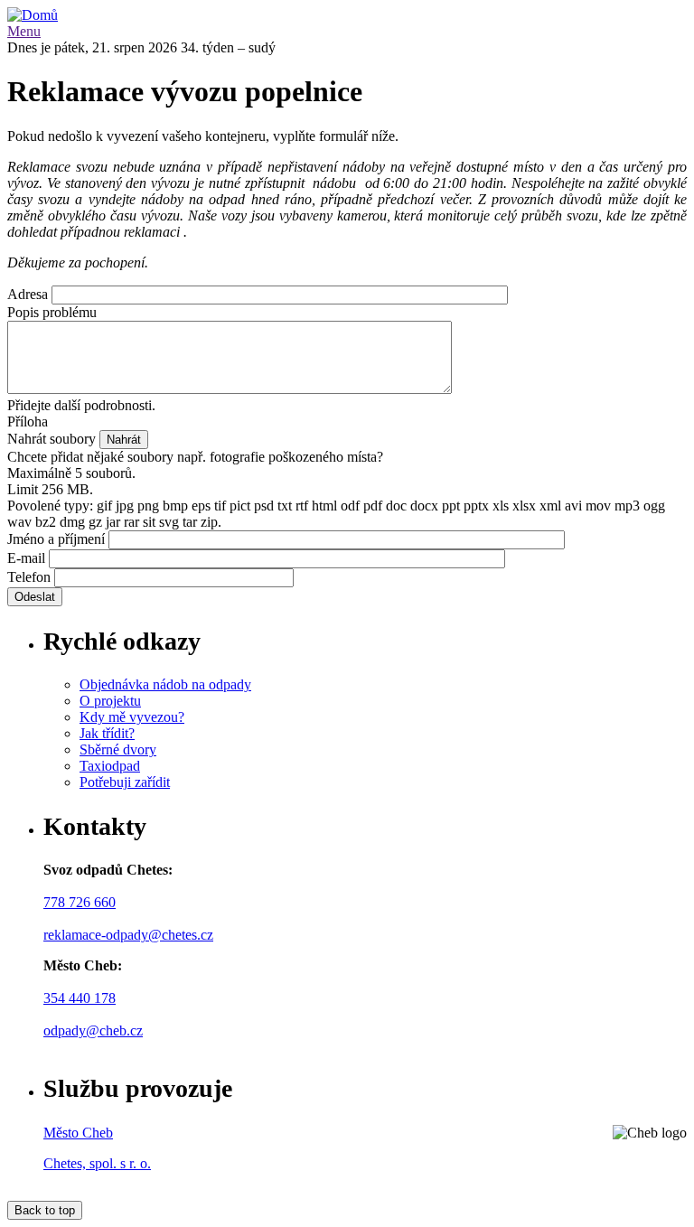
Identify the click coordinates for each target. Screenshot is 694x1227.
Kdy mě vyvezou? (132, 717)
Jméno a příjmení (56, 539)
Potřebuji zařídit (125, 782)
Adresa (27, 294)
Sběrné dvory (118, 749)
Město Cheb (78, 1132)
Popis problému (52, 312)
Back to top (44, 1210)
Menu (24, 31)
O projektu (110, 700)
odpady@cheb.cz (93, 1030)
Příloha (27, 421)
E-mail (26, 558)
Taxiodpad (110, 765)
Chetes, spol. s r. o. (97, 1163)
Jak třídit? (107, 733)
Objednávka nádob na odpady (165, 684)
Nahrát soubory (51, 438)
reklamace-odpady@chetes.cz (128, 934)
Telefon (29, 577)
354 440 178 (79, 998)
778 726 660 (79, 902)
